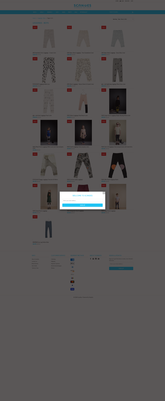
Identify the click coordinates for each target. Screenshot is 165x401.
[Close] (104, 193)
